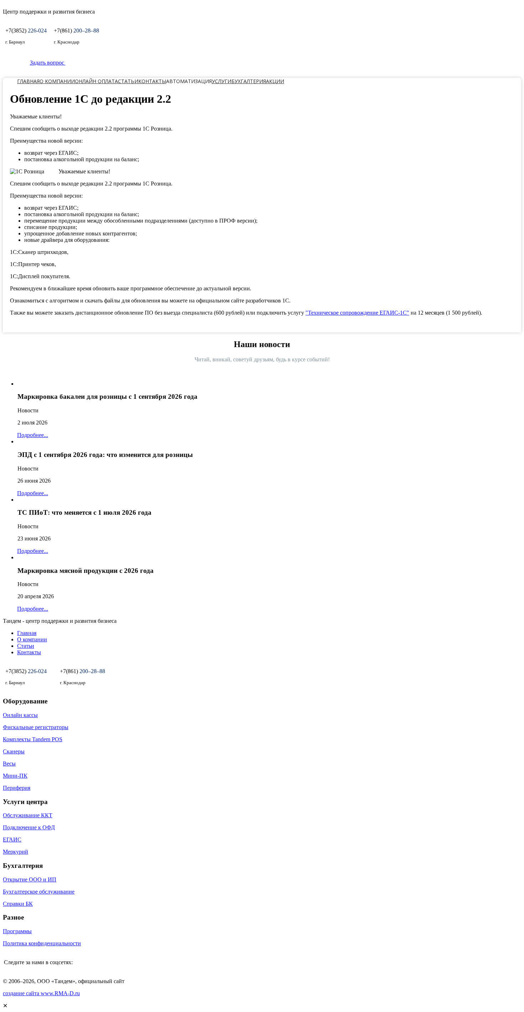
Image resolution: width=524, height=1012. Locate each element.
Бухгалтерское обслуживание (39, 892)
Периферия (16, 788)
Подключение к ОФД (29, 827)
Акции (275, 81)
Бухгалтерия (248, 81)
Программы (17, 931)
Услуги (221, 81)
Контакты (152, 81)
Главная (28, 81)
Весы (9, 764)
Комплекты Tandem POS (32, 739)
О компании (57, 81)
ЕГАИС (12, 839)
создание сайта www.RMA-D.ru (41, 993)
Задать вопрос (48, 63)
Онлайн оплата (96, 81)
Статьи (128, 81)
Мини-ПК (15, 776)
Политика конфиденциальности (42, 943)
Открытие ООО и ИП (29, 879)
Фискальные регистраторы (35, 727)
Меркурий (15, 852)
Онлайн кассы (20, 715)
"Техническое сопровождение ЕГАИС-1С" (357, 313)
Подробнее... (32, 435)
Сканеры (14, 751)
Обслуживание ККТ (27, 815)
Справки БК (18, 904)
